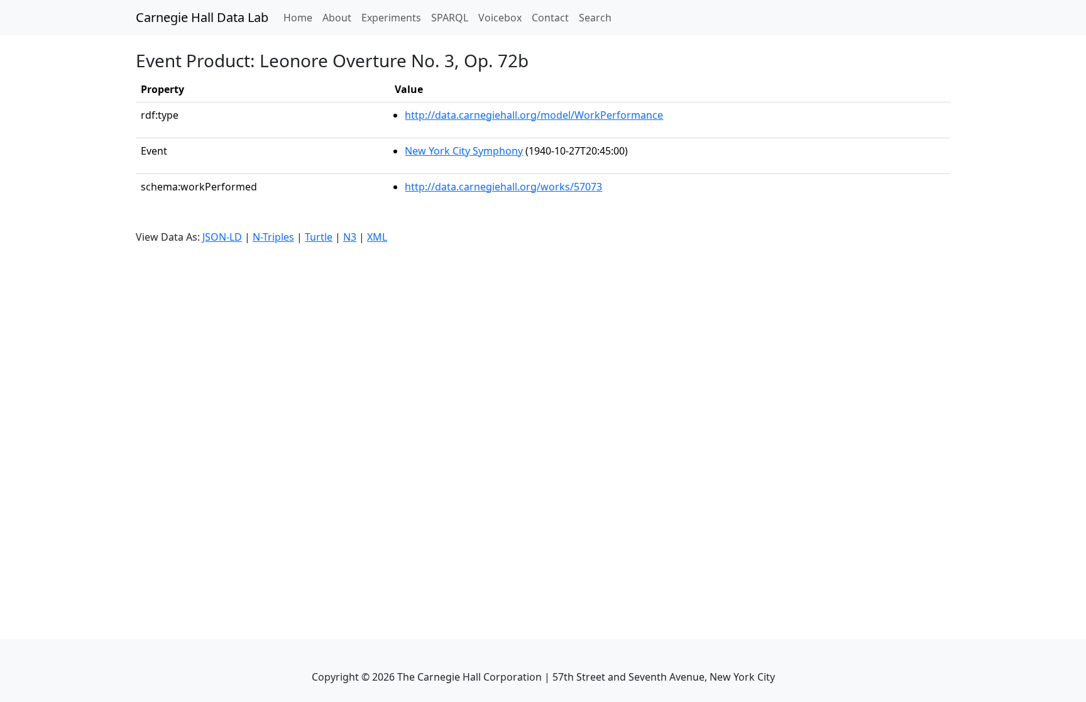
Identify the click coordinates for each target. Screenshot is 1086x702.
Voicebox (500, 18)
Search (595, 18)
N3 (349, 237)
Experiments (391, 18)
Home (300, 17)
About (336, 18)
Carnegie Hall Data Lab (202, 17)
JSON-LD (222, 237)
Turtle (318, 237)
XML (377, 237)
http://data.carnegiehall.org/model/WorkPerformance (534, 115)
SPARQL (449, 18)
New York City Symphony (464, 151)
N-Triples (273, 237)
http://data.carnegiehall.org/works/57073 (503, 187)
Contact (550, 18)
